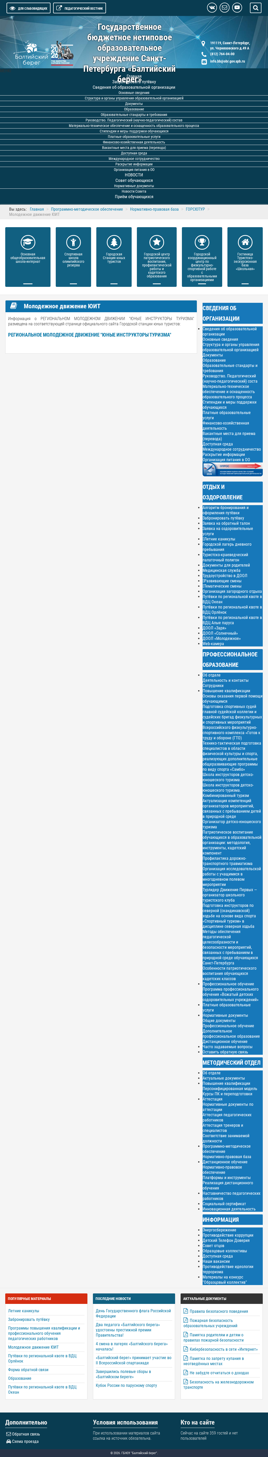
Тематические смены (223, 586)
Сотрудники (213, 685)
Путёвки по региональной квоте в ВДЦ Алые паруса (232, 620)
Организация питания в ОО (226, 459)
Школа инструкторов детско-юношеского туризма (228, 777)
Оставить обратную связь (225, 1052)
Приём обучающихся (134, 196)
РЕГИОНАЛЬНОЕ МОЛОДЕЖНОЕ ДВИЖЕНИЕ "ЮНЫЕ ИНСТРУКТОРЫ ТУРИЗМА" (89, 335)
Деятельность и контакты (226, 680)
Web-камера (213, 643)
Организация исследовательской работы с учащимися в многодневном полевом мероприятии (232, 876)
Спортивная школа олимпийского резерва (73, 259)
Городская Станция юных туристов (114, 258)
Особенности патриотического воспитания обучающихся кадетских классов (229, 973)
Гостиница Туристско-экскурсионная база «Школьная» (245, 261)
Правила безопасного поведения (219, 1311)
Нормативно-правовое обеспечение (222, 1170)
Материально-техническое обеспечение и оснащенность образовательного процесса (229, 391)
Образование (214, 360)
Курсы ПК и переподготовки (227, 1093)
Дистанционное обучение (225, 1041)
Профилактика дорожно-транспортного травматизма (228, 861)
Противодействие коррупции (228, 1235)
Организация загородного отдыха (232, 591)
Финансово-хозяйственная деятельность (226, 426)
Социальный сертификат (224, 1203)
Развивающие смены (223, 581)
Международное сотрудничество (232, 449)
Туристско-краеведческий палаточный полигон (225, 557)
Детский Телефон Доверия (226, 1240)
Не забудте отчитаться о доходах (219, 1372)
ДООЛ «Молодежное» (222, 638)
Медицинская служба (222, 570)
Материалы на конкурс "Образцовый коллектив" (225, 1280)
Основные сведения (220, 339)
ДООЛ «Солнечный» (220, 633)
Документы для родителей (226, 565)
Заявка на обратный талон (226, 523)
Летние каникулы (219, 539)
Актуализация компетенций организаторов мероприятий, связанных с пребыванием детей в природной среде (232, 808)
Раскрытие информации (224, 454)
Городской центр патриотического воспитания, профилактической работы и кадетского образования (156, 265)
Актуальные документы (224, 1078)
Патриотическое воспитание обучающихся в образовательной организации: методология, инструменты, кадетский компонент (232, 843)
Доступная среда (218, 444)
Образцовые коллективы (225, 1250)
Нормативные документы (225, 1015)
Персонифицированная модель (230, 1088)
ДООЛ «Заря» (214, 628)
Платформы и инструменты (227, 1177)
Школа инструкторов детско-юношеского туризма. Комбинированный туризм (228, 790)
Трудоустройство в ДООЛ (225, 575)
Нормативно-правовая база (227, 1156)
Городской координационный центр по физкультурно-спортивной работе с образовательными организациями (202, 267)
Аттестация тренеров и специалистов (223, 1128)
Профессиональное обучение (228, 983)
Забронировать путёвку (223, 518)
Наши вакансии (216, 1261)
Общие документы (219, 1020)
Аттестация (212, 1099)
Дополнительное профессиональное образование (231, 1034)
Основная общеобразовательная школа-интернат (27, 258)
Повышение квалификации (226, 690)
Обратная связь (26, 1434)
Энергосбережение (219, 1229)
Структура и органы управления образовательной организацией (231, 347)
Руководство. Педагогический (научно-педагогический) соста (230, 378)
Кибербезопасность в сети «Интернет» (224, 1349)
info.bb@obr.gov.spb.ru (227, 61)
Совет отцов (213, 1245)
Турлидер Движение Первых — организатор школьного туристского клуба (230, 895)
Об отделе (212, 675)
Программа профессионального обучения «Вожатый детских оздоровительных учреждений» (231, 994)
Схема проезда (25, 1441)
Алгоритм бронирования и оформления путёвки (226, 510)
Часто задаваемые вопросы (228, 1046)
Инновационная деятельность (229, 1209)
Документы (213, 355)
